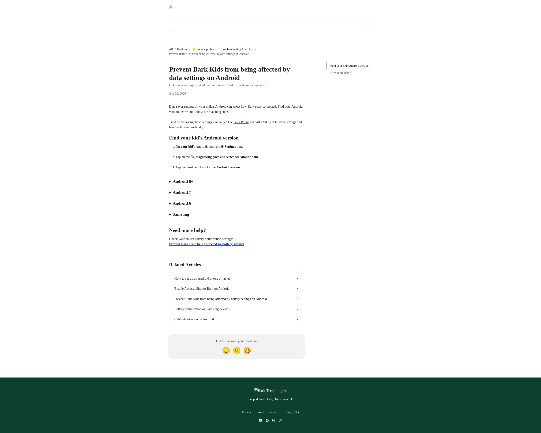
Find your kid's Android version (349, 65)
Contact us (318, 6)
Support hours (339, 6)
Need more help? (340, 72)
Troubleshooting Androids (237, 49)
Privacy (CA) (291, 412)
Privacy (273, 412)
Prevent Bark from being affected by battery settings (206, 244)
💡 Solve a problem (204, 49)
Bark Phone (241, 122)
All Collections (178, 49)
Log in (302, 6)
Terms (260, 412)
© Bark (246, 412)
